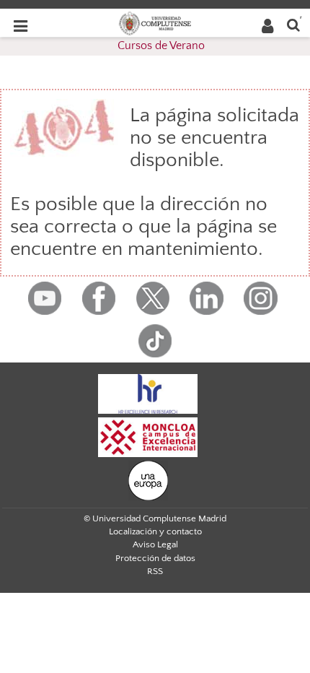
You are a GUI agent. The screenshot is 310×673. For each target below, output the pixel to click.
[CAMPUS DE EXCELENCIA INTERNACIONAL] (148, 436)
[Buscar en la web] (293, 24)
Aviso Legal (155, 544)
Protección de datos (155, 558)
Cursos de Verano (161, 45)
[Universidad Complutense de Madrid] (155, 22)
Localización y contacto (155, 531)
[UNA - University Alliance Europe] (148, 479)
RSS (155, 571)
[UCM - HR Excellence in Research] (148, 392)
